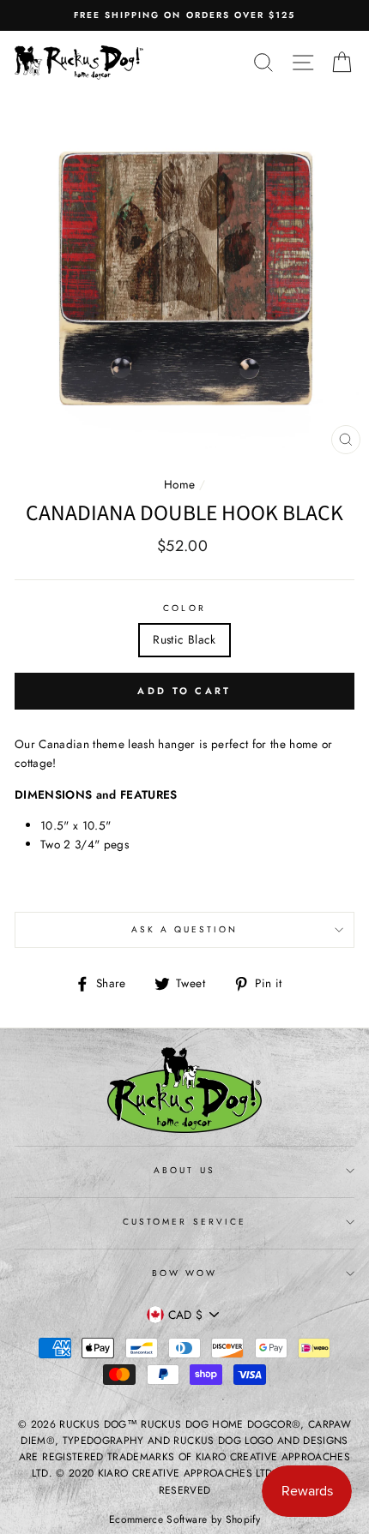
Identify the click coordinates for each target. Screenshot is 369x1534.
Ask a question (185, 929)
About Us (184, 1170)
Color (184, 608)
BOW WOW (184, 1273)
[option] (184, 15)
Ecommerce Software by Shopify (184, 1519)
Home (179, 484)
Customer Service (184, 1221)
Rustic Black (184, 639)
